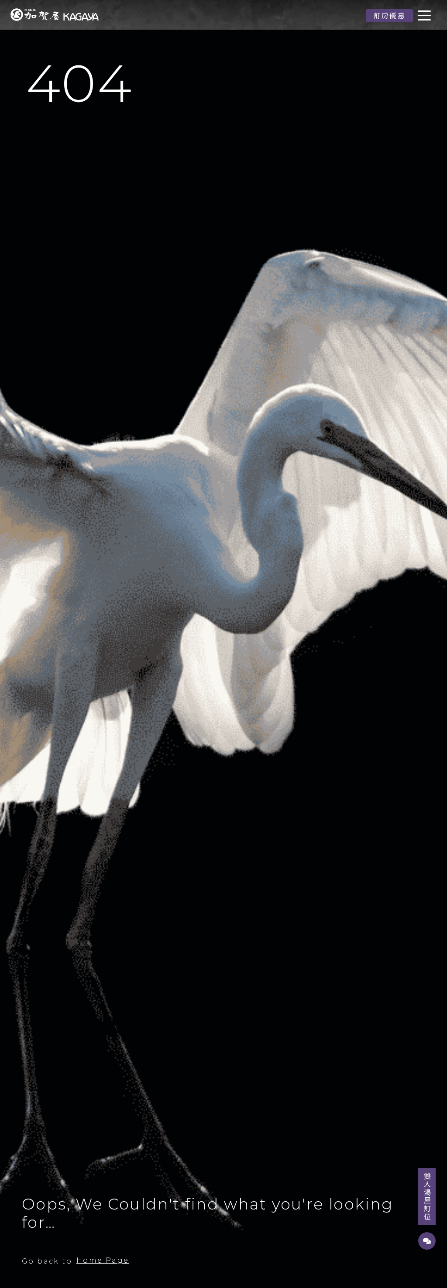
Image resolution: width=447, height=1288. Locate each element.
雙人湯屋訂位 (427, 1196)
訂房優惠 (390, 15)
